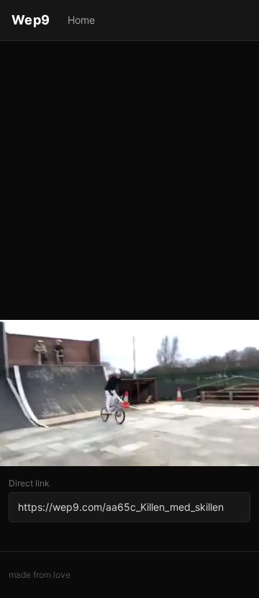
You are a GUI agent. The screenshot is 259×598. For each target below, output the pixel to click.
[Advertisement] (129, 181)
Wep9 (31, 19)
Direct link (29, 483)
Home (81, 20)
